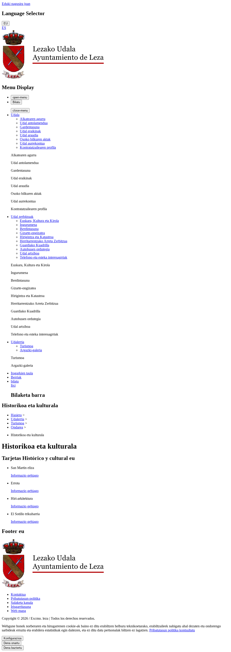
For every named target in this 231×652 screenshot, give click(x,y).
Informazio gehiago (25, 475)
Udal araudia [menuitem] (29, 135)
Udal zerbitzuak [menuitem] (22, 217)
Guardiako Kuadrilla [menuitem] (34, 245)
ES (4, 28)
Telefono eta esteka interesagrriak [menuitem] (43, 257)
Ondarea (17, 427)
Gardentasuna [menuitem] (29, 127)
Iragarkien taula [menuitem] (22, 373)
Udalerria (17, 419)
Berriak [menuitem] (16, 377)
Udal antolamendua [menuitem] (34, 123)
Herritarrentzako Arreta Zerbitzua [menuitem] (43, 241)
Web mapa (18, 611)
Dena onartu (11, 643)
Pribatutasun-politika (25, 598)
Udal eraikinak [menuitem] (30, 131)
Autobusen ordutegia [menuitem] (35, 249)
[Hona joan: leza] (53, 78)
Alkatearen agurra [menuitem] (32, 119)
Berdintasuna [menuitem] (29, 229)
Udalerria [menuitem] (17, 342)
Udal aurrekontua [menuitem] (32, 143)
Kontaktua (18, 594)
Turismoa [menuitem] (26, 346)
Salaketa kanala (22, 602)
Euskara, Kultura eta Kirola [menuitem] (39, 221)
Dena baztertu (13, 648)
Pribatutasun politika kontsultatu (172, 630)
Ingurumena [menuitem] (28, 225)
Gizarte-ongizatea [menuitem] (32, 233)
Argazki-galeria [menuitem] (31, 350)
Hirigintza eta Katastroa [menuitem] (36, 237)
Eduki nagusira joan (16, 4)
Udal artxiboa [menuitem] (29, 253)
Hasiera (16, 415)
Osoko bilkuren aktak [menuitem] (35, 139)
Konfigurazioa (12, 638)
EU (6, 23)
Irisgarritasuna (21, 607)
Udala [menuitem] (15, 115)
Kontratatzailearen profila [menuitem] (38, 147)
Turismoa (17, 423)
